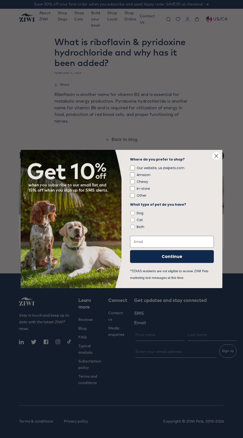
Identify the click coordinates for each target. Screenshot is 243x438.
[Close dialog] (216, 156)
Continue (172, 256)
